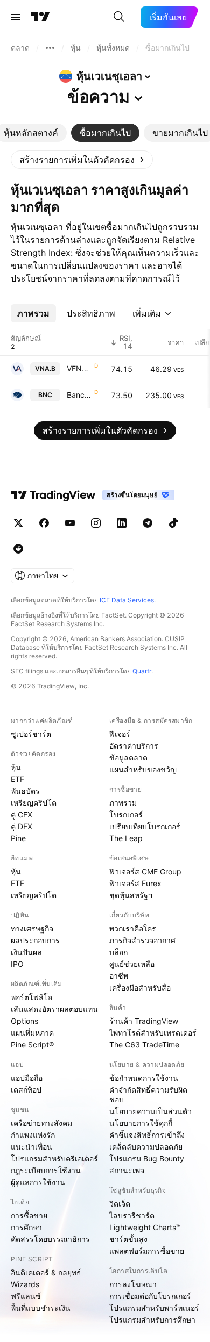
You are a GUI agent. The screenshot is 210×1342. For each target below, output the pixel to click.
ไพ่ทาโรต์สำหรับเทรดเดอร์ (153, 1032)
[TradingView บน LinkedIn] (121, 522)
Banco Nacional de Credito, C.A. (79, 394)
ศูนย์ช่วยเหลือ (132, 963)
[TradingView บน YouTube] (70, 522)
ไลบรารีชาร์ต (132, 1215)
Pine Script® (32, 1044)
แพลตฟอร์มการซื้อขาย (146, 1250)
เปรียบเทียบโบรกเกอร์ (144, 826)
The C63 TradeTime (144, 1044)
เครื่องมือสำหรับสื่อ (140, 987)
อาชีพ (118, 975)
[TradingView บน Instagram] (95, 522)
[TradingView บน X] (18, 522)
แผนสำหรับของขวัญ (143, 769)
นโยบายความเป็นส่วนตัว (150, 1111)
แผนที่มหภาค (32, 1032)
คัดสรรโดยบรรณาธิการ (50, 1239)
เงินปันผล (26, 952)
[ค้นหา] (119, 17)
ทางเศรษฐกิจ (32, 928)
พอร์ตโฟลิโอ (31, 997)
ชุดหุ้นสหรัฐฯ (130, 895)
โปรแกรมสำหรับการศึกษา (152, 1319)
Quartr (141, 671)
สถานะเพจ (126, 1170)
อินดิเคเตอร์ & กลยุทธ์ (46, 1272)
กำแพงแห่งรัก (33, 1134)
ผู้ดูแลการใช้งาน (38, 1182)
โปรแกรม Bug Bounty (146, 1158)
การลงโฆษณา (133, 1284)
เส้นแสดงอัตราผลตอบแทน (54, 1009)
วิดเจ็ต (119, 1203)
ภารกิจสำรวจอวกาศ (142, 940)
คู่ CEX (21, 814)
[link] (82, 159)
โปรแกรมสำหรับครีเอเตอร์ (54, 1158)
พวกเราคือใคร (132, 928)
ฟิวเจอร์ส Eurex (135, 883)
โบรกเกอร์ (126, 814)
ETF (17, 779)
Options (24, 1020)
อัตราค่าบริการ (133, 745)
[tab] (105, 133)
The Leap (126, 838)
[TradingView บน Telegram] (147, 522)
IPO (17, 963)
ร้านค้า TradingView (143, 1020)
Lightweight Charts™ (145, 1227)
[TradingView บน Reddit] (18, 548)
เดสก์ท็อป (26, 1089)
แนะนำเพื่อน (31, 1146)
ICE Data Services (127, 600)
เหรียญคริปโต (34, 802)
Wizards (25, 1284)
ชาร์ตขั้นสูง (128, 1239)
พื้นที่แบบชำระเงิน (41, 1307)
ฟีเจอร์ (119, 733)
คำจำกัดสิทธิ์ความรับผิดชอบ (148, 1094)
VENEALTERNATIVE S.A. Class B (79, 368)
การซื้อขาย (29, 1215)
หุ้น (16, 767)
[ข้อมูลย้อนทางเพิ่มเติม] (50, 48)
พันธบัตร (25, 790)
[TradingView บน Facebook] (44, 522)
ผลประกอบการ (35, 940)
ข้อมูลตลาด (128, 757)
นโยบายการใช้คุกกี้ (140, 1123)
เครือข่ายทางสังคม (41, 1123)
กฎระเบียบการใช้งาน (46, 1170)
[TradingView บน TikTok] (173, 522)
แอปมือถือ (27, 1077)
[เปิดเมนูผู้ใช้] (15, 17)
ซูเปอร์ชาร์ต (31, 733)
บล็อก (118, 952)
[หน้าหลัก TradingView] (40, 17)
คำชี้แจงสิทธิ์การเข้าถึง (147, 1134)
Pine (18, 838)
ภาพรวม (123, 802)
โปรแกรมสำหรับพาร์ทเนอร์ (154, 1307)
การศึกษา (26, 1227)
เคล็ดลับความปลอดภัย (146, 1146)
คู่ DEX (21, 826)
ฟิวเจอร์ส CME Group (145, 871)
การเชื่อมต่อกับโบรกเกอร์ (150, 1296)
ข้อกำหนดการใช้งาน (143, 1077)
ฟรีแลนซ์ (26, 1296)
